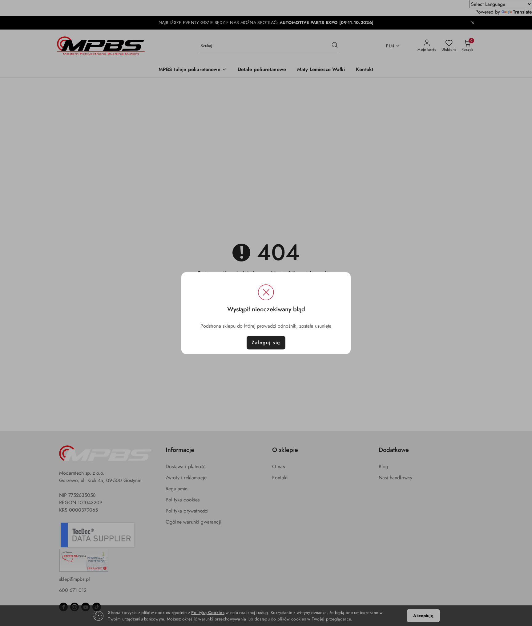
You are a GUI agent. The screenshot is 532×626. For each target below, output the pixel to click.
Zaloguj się (266, 342)
